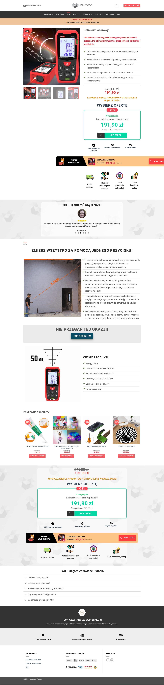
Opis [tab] (25, 242)
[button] (116, 5)
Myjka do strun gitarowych (96, 444)
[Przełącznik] (25, 575)
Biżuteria (60, 14)
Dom (68, 14)
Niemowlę (87, 14)
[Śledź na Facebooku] (108, 657)
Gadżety (77, 14)
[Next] (76, 56)
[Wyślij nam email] (112, 657)
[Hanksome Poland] (82, 5)
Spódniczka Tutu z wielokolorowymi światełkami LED (67, 445)
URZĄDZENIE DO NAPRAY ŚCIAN (37, 444)
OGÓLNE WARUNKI (33, 657)
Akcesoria (48, 14)
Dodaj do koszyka (37, 453)
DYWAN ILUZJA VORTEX (126, 444)
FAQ (118, 14)
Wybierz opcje (66, 453)
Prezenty (99, 14)
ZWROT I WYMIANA (33, 661)
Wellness (110, 14)
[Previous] (27, 56)
